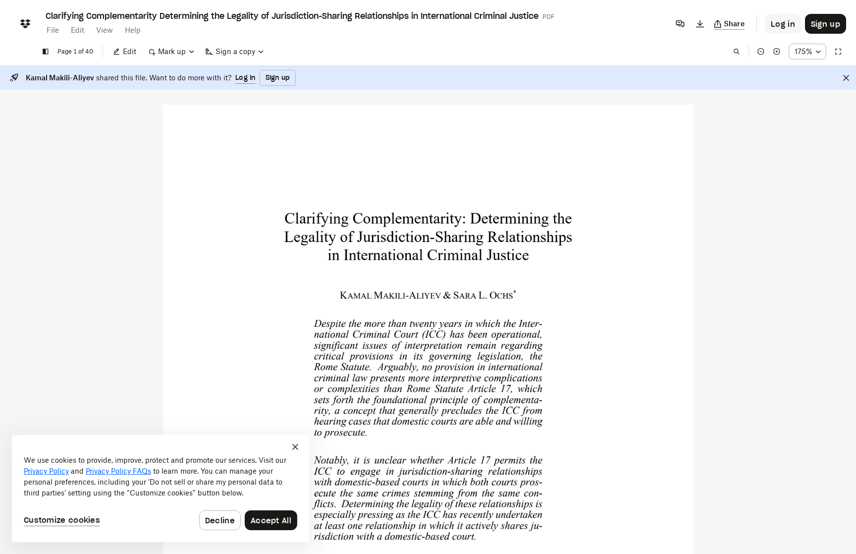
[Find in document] (737, 52)
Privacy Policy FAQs (118, 471)
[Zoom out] (761, 52)
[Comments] (680, 24)
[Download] (700, 24)
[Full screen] (838, 52)
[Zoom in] (777, 52)
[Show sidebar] (46, 52)
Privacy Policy (46, 471)
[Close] (846, 78)
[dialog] (160, 488)
